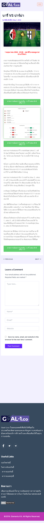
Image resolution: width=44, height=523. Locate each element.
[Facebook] (3, 446)
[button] (22, 102)
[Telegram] (15, 446)
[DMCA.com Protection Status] (8, 503)
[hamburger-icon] (39, 4)
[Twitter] (9, 446)
